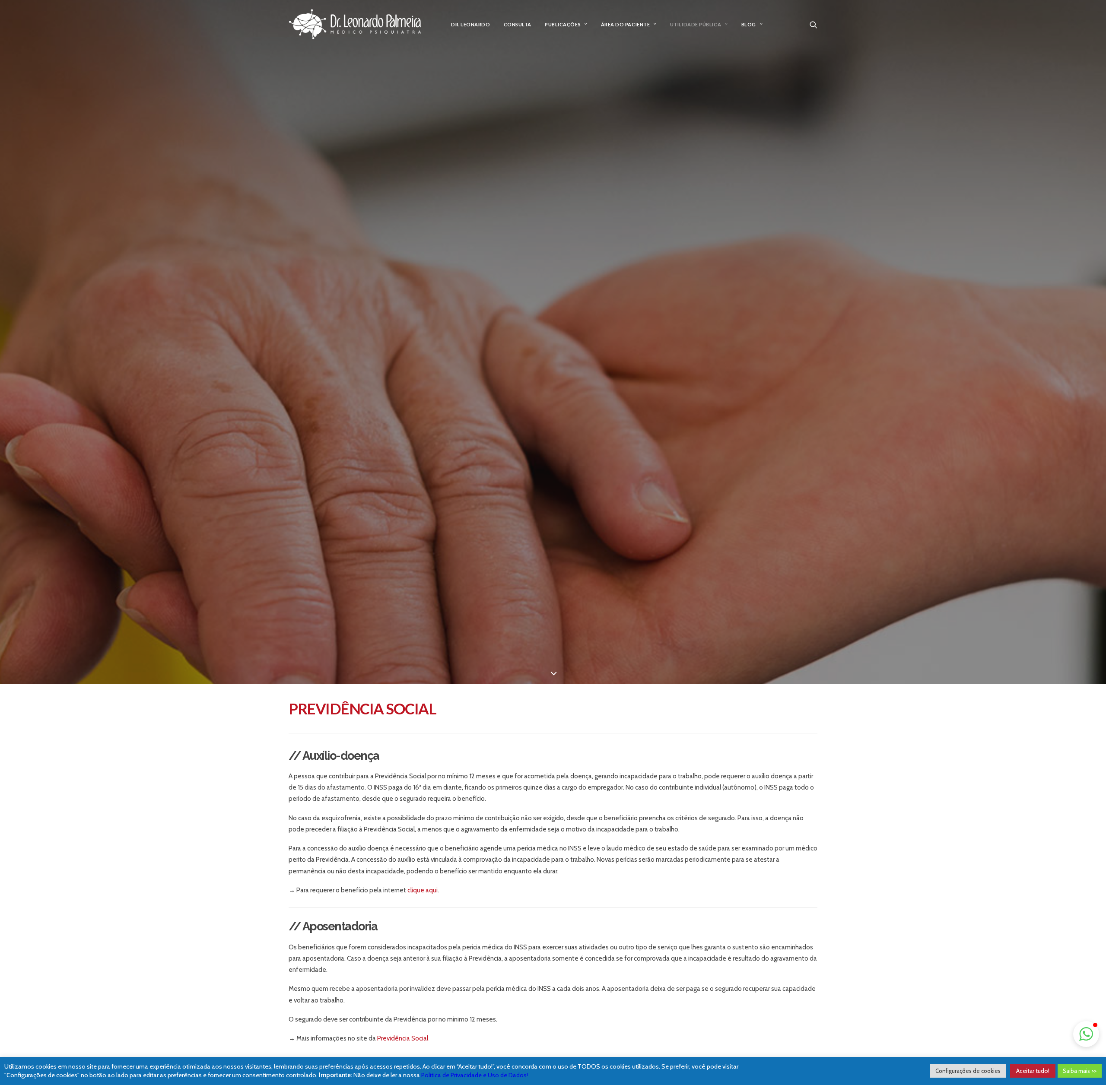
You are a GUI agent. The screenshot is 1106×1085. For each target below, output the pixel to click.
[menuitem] (470, 24)
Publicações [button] (563, 24)
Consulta (517, 24)
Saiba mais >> (1079, 1070)
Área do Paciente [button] (625, 24)
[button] (813, 24)
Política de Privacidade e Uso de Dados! (474, 1075)
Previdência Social (402, 1038)
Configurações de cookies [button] (968, 1070)
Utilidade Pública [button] (695, 24)
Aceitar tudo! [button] (1032, 1071)
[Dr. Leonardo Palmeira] (355, 24)
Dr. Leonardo (470, 24)
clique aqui (422, 890)
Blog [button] (748, 24)
